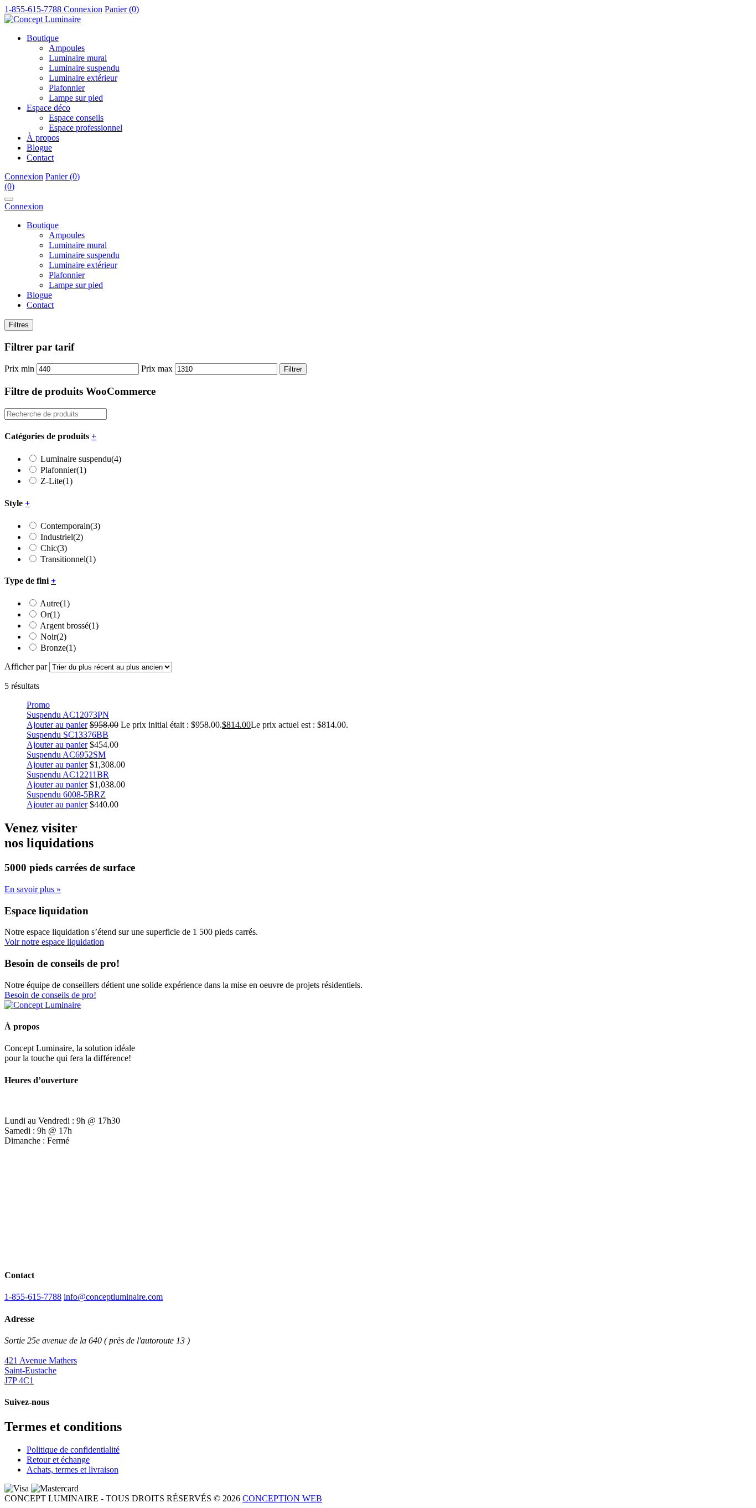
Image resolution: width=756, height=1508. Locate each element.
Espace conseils (76, 117)
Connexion (83, 9)
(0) (9, 186)
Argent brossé (69, 625)
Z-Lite (56, 481)
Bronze (58, 647)
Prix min (19, 368)
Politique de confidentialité (73, 1449)
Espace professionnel (85, 127)
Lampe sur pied (76, 97)
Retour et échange (58, 1459)
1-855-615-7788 (32, 1296)
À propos (43, 137)
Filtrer (293, 369)
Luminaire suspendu (84, 68)
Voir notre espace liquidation (54, 941)
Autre (55, 603)
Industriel (61, 537)
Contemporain (70, 526)
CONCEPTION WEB (282, 1498)
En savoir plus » (32, 889)
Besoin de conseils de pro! (50, 995)
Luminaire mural (78, 58)
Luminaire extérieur (83, 78)
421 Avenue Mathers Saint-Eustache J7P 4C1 (40, 1370)
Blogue (39, 147)
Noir (53, 636)
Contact (40, 157)
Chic (53, 548)
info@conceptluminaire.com (113, 1296)
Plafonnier (67, 87)
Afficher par (25, 666)
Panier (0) (122, 9)
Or (50, 614)
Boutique (43, 38)
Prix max (157, 368)
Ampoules (67, 48)
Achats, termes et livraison (72, 1469)
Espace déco (48, 107)
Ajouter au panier (57, 724)
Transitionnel (68, 559)
